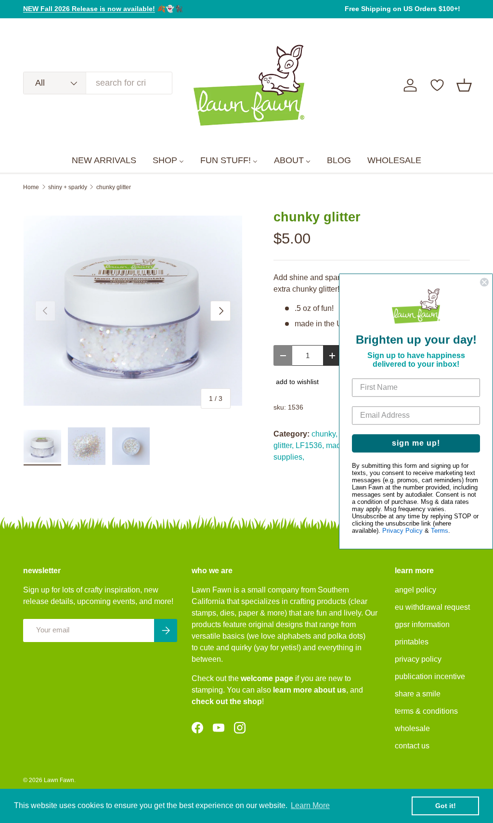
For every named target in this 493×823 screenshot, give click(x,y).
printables (411, 642)
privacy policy (418, 659)
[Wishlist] (437, 85)
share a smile (418, 694)
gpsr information (422, 624)
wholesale (412, 728)
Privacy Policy (402, 531)
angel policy (415, 590)
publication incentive (430, 676)
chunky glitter (113, 187)
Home (31, 187)
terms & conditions (426, 711)
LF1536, (310, 445)
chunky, (324, 434)
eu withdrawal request (432, 607)
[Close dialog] (484, 282)
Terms (439, 531)
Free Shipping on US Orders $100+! (402, 9)
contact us (412, 746)
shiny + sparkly (67, 187)
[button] (464, 85)
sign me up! (416, 443)
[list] (133, 311)
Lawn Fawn (59, 780)
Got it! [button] (445, 806)
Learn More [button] (310, 805)
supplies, (288, 457)
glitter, (283, 445)
